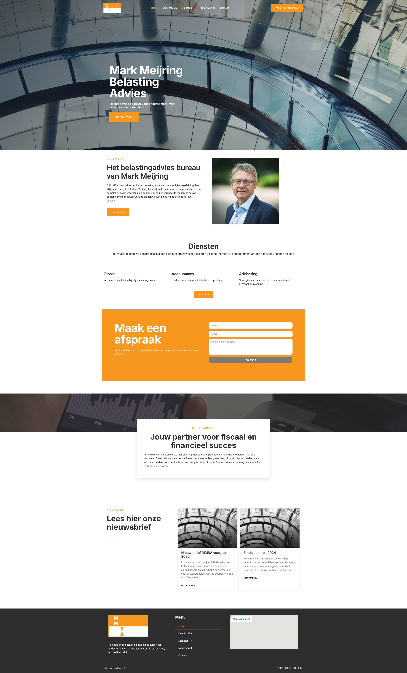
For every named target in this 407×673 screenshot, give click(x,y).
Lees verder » (188, 585)
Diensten (187, 8)
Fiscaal (110, 274)
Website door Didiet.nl (115, 667)
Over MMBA (170, 8)
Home (154, 8)
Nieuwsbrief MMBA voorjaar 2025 (204, 554)
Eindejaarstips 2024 (260, 553)
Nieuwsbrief (208, 8)
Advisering (248, 274)
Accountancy (183, 274)
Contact (224, 8)
